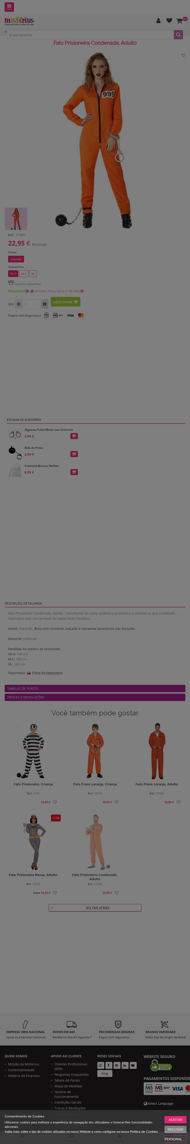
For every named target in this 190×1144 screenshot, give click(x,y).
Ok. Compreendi (92, 146)
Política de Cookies (144, 1131)
